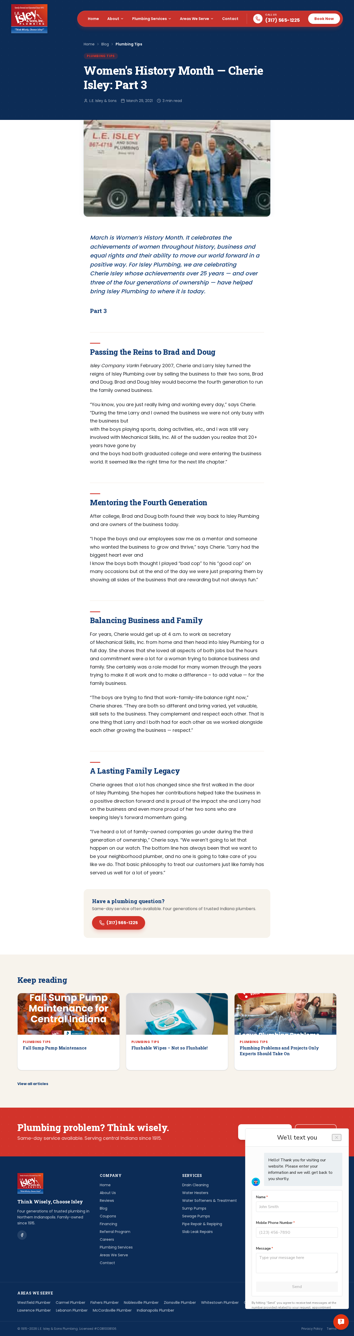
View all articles (32, 1083)
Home (93, 18)
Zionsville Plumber (180, 1302)
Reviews (107, 1200)
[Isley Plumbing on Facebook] (22, 1235)
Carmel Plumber (70, 1302)
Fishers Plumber (104, 1302)
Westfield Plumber (34, 1302)
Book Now (324, 18)
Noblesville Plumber (141, 1302)
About (113, 18)
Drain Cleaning (195, 1185)
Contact (230, 18)
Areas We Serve (194, 18)
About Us (108, 1192)
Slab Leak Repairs (197, 1231)
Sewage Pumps (196, 1216)
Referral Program (115, 1231)
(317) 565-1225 (122, 923)
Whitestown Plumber (220, 1302)
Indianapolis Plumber (155, 1310)
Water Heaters (195, 1192)
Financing (108, 1223)
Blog (105, 44)
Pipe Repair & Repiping (202, 1223)
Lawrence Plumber (34, 1310)
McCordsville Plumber (112, 1310)
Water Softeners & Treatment (209, 1200)
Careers (107, 1239)
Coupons (108, 1216)
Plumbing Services (149, 18)
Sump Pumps (194, 1208)
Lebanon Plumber (72, 1310)
